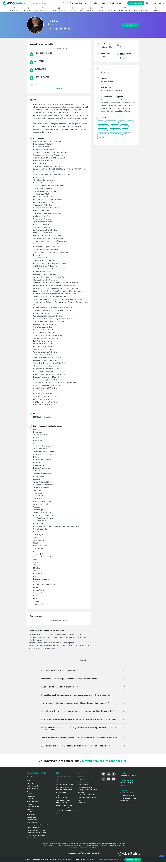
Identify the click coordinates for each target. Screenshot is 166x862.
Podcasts (112, 10)
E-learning (30, 783)
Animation (102, 10)
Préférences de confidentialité (110, 859)
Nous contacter (83, 784)
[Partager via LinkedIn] (65, 28)
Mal (100, 137)
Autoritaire (103, 126)
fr (149, 3)
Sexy (121, 122)
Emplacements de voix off (64, 805)
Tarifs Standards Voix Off (64, 787)
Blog (57, 779)
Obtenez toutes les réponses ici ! (105, 761)
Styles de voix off (61, 802)
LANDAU (30, 799)
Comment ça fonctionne (78, 3)
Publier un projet (136, 3)
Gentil (124, 126)
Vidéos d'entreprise (41, 10)
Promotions (27, 10)
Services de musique (33, 827)
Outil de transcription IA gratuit (37, 832)
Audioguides (31, 814)
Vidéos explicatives (33, 788)
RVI (81, 10)
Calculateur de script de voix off (37, 835)
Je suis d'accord (132, 859)
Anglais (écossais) (60, 48)
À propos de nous (83, 782)
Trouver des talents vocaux (64, 790)
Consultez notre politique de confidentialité (81, 859)
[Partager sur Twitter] (60, 28)
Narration (73, 10)
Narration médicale (33, 807)
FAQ (57, 782)
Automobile (156, 10)
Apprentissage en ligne (59, 10)
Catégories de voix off (63, 800)
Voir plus (59, 88)
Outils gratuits (115, 3)
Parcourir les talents (14, 10)
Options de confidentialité (86, 795)
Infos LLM (81, 802)
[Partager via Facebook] (56, 28)
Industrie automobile (33, 812)
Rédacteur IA (31, 838)
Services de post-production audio (38, 825)
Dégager (114, 126)
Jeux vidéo (30, 794)
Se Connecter (159, 3)
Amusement (111, 122)
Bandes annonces (124, 10)
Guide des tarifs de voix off (64, 784)
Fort (130, 122)
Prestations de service (98, 3)
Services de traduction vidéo (36, 830)
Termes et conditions (85, 787)
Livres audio (91, 10)
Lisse (125, 129)
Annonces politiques (33, 801)
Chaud (126, 133)
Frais (100, 122)
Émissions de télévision (141, 10)
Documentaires (32, 819)
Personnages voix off (62, 808)
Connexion (81, 777)
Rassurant (102, 129)
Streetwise (115, 133)
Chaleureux (114, 129)
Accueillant (103, 133)
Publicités (30, 781)
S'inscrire (81, 779)
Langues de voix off (62, 792)
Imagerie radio (31, 817)
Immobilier (30, 809)
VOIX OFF (30, 777)
